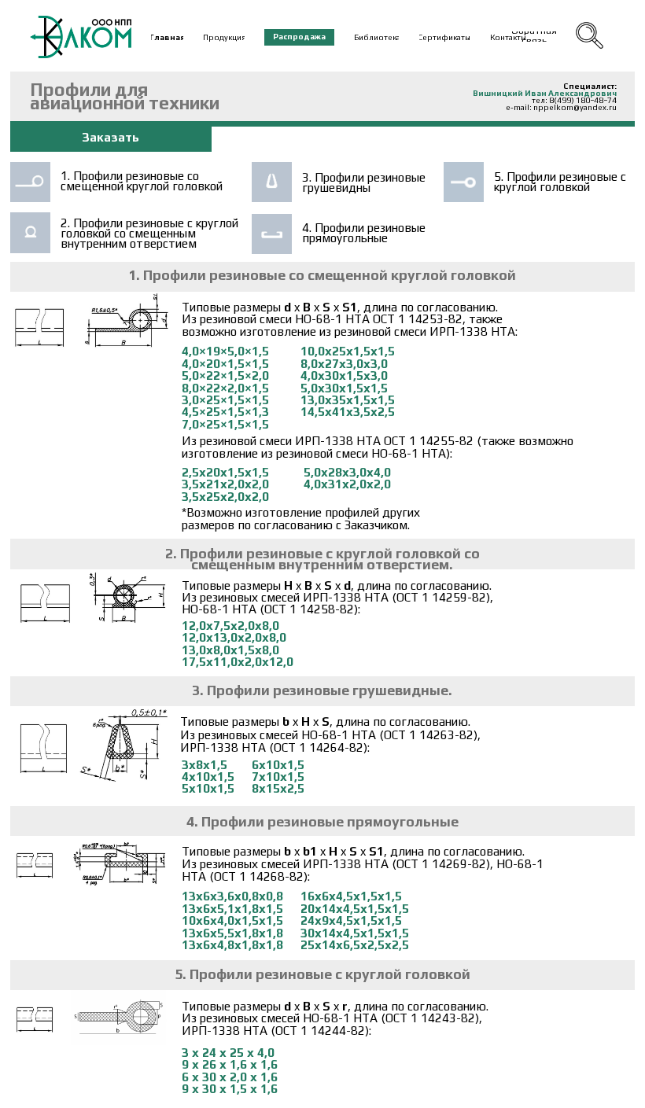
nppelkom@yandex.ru (575, 107)
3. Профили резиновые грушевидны (364, 182)
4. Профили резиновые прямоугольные (364, 233)
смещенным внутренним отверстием (129, 238)
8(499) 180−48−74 (583, 100)
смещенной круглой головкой (142, 186)
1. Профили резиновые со (130, 175)
